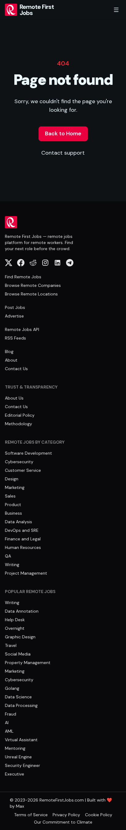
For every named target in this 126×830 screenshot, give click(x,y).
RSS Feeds (15, 338)
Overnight (14, 628)
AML (9, 731)
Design (11, 479)
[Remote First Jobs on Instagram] (45, 262)
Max (20, 806)
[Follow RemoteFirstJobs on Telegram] (69, 262)
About (11, 360)
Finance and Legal (23, 539)
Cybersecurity (19, 461)
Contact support (63, 152)
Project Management (26, 573)
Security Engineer (22, 765)
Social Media (18, 654)
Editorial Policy (20, 415)
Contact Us (16, 368)
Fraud (10, 714)
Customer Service (23, 470)
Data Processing (21, 705)
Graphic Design (20, 637)
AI (7, 722)
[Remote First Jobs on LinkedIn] (57, 262)
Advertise (14, 316)
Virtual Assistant (21, 739)
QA (8, 556)
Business (13, 513)
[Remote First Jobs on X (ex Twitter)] (8, 262)
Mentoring (15, 748)
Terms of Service (31, 814)
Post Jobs (15, 307)
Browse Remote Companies (33, 285)
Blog (9, 351)
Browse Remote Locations (31, 294)
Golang (12, 688)
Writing (12, 564)
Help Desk (15, 619)
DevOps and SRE (22, 530)
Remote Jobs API (22, 329)
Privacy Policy (66, 814)
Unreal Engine (18, 757)
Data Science (18, 697)
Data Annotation (22, 611)
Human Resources (23, 547)
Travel (11, 645)
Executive (14, 774)
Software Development (28, 453)
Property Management (27, 662)
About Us (14, 398)
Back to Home (63, 133)
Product (13, 504)
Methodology (18, 423)
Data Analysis (18, 521)
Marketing (14, 487)
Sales (10, 496)
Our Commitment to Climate (63, 822)
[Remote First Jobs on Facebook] (20, 262)
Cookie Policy (98, 814)
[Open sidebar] (116, 10)
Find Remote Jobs (23, 277)
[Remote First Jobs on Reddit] (33, 262)
